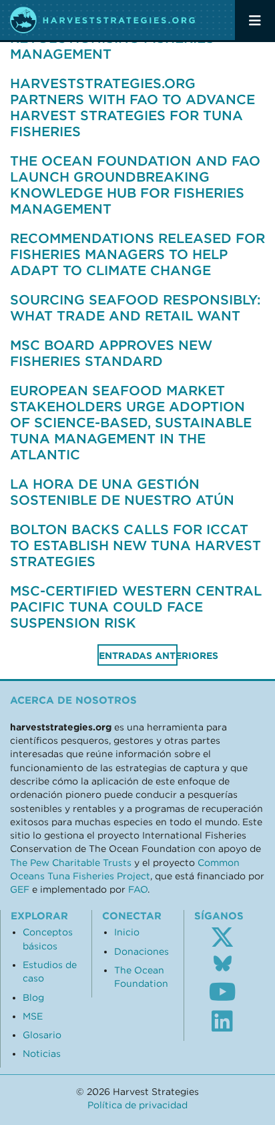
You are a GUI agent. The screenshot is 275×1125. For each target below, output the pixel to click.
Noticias (42, 1053)
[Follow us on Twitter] (222, 937)
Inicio (127, 932)
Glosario (42, 1035)
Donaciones (141, 951)
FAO (138, 889)
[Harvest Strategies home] (103, 20)
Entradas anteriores (138, 655)
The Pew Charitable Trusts (70, 862)
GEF (19, 889)
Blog (33, 997)
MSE (33, 1016)
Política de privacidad (137, 1105)
